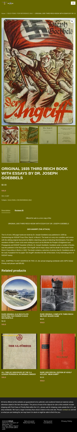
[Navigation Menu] (73, 3)
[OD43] (8, 3)
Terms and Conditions (48, 422)
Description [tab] (6, 210)
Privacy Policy (66, 421)
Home (3, 13)
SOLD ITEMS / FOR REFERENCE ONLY (20, 13)
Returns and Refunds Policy (29, 422)
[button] (72, 21)
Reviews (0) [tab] (19, 210)
